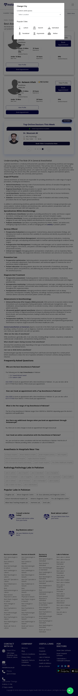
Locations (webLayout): (24, 11)
